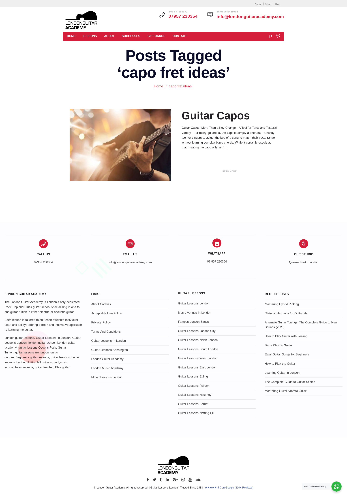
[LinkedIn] (167, 480)
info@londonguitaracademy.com (250, 16)
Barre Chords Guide (278, 345)
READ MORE (229, 171)
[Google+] (175, 480)
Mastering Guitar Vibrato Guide (286, 391)
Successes (131, 36)
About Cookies (101, 304)
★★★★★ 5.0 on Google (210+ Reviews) (229, 487)
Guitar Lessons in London (53, 338)
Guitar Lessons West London (197, 358)
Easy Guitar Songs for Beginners (287, 354)
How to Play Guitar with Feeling (286, 336)
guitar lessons (60, 357)
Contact (180, 36)
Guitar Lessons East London (197, 367)
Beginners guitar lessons (32, 357)
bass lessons (24, 367)
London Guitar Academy (107, 359)
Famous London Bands (193, 321)
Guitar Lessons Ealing (193, 376)
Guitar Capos (216, 116)
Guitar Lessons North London (198, 340)
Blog (277, 4)
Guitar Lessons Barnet (193, 404)
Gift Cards (156, 36)
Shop (268, 4)
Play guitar (62, 367)
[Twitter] (154, 480)
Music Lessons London (106, 377)
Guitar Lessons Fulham (193, 385)
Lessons (90, 36)
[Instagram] (183, 480)
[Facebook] (148, 480)
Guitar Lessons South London (198, 349)
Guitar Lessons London (193, 303)
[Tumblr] (161, 480)
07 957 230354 (217, 261)
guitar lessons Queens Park (37, 347)
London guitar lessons (19, 338)
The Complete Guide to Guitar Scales (290, 382)
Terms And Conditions (106, 331)
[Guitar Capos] (120, 154)
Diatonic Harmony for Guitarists (286, 313)
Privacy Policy (101, 322)
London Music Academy (107, 368)
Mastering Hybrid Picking (282, 304)
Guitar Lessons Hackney (194, 394)
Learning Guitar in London (282, 372)
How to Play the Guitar (280, 363)
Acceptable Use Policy (106, 313)
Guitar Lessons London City (197, 331)
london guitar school (41, 342)
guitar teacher (44, 367)
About (258, 4)
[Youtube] (190, 480)
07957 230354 (43, 262)
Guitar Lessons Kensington (109, 350)
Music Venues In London (194, 312)
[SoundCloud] (198, 480)
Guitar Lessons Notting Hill (196, 413)
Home (71, 36)
